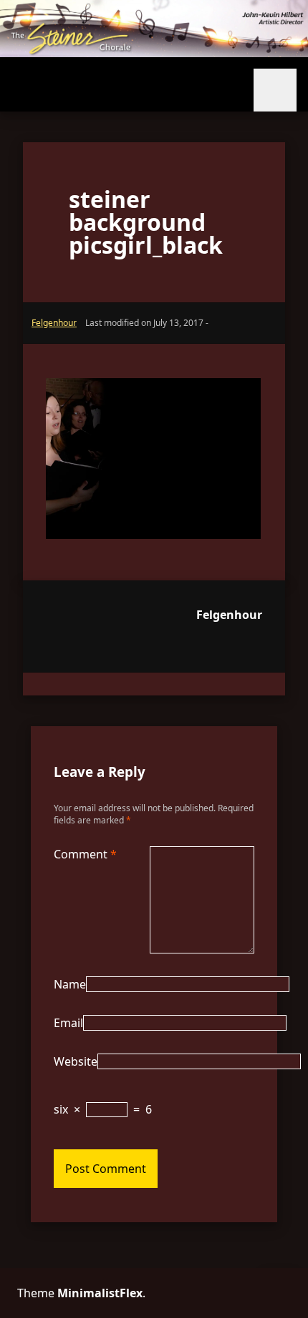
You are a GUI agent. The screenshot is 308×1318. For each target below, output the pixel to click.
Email (68, 1023)
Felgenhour (229, 615)
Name (70, 984)
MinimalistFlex (100, 1293)
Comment (85, 854)
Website (75, 1061)
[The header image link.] (154, 53)
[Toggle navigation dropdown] (275, 90)
